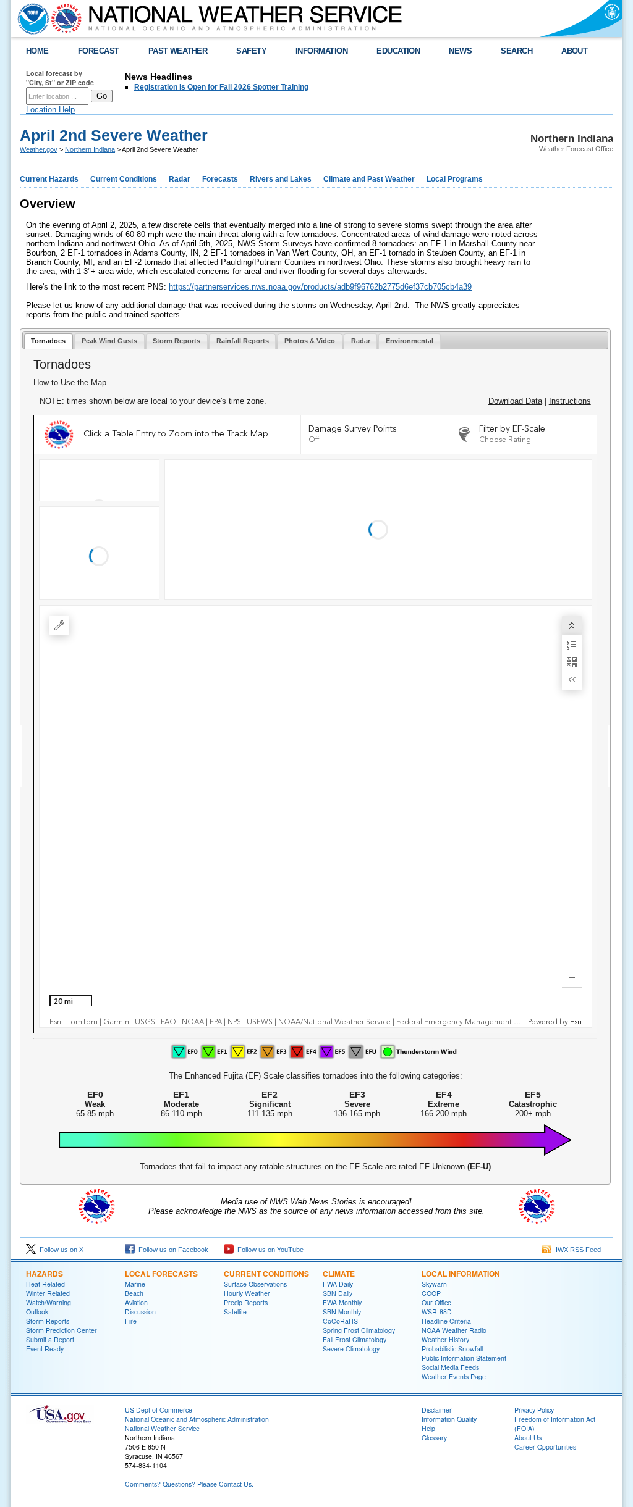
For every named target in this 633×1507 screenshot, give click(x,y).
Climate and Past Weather (369, 179)
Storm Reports (47, 1320)
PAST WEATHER (178, 51)
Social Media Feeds (450, 1367)
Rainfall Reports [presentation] (242, 340)
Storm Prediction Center (61, 1330)
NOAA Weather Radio (454, 1330)
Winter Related (48, 1293)
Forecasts (220, 179)
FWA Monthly (342, 1302)
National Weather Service (162, 1428)
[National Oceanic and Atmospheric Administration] (30, 18)
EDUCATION (398, 51)
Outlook (37, 1311)
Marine (135, 1283)
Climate (339, 1273)
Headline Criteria (446, 1320)
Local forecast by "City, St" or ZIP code (60, 78)
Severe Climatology (351, 1348)
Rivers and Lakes (281, 179)
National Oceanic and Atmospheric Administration (197, 1419)
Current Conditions (123, 179)
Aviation (136, 1302)
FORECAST (98, 51)
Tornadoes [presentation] (48, 340)
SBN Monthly (342, 1311)
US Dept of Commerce (158, 1409)
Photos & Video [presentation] (309, 340)
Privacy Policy (534, 1409)
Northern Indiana (90, 149)
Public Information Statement (464, 1358)
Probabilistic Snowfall (452, 1348)
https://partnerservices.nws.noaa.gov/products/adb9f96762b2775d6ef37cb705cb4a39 (320, 286)
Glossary (434, 1437)
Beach (134, 1293)
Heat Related (45, 1283)
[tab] (48, 341)
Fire (131, 1320)
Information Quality (449, 1419)
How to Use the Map (69, 382)
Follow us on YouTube (269, 1249)
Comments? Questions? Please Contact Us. (189, 1483)
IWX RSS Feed (576, 1249)
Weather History (445, 1339)
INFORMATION (321, 51)
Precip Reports (246, 1302)
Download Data (515, 401)
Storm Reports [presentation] (176, 340)
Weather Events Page (454, 1376)
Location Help (50, 109)
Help (428, 1428)
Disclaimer (437, 1409)
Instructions (570, 401)
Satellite (235, 1311)
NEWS (460, 51)
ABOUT (574, 51)
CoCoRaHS (340, 1320)
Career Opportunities (545, 1446)
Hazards (44, 1273)
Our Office (436, 1302)
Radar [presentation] (360, 340)
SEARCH (516, 51)
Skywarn (434, 1283)
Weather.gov (38, 149)
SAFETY (251, 51)
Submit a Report (50, 1339)
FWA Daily (338, 1283)
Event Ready (45, 1348)
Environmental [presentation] (409, 340)
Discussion (140, 1311)
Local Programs (455, 179)
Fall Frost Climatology (354, 1339)
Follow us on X (59, 1249)
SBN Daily (337, 1293)
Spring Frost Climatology (359, 1330)
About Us (528, 1437)
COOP (431, 1293)
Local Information (461, 1273)
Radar (179, 179)
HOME (37, 51)
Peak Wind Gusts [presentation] (109, 340)
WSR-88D (437, 1311)
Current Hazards (49, 179)
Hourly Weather (247, 1293)
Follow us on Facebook (171, 1249)
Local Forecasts (161, 1273)
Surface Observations (255, 1283)
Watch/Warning (48, 1302)
